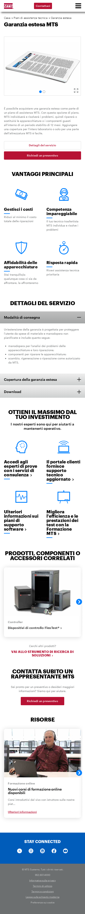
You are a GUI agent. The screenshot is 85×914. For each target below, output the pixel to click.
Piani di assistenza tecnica (30, 17)
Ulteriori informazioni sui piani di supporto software (21, 520)
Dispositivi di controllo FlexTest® (33, 628)
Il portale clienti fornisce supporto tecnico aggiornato (63, 470)
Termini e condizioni (42, 891)
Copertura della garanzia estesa (30, 379)
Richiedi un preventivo (42, 155)
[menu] (78, 6)
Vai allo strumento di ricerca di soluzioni (42, 653)
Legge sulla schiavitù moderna (42, 897)
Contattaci (43, 5)
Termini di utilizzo (42, 886)
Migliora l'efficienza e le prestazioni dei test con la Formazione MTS (62, 522)
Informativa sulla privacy (42, 880)
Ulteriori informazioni (22, 812)
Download (12, 391)
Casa (7, 17)
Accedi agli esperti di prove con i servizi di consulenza (20, 468)
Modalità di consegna (22, 317)
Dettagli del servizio (42, 145)
